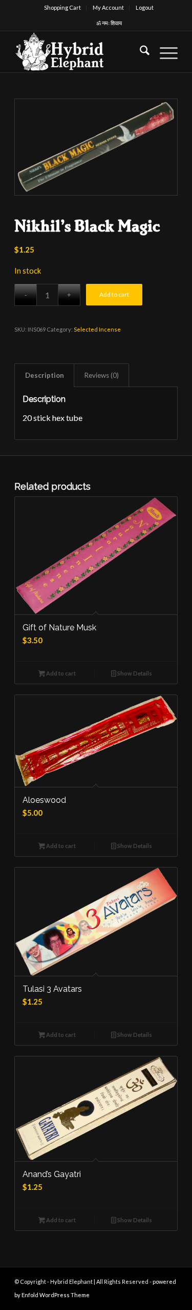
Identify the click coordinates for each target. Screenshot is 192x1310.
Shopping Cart (62, 7)
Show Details (134, 673)
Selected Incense (97, 329)
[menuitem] (63, 7)
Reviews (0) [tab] (101, 375)
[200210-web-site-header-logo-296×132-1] (79, 51)
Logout (145, 7)
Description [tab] (44, 375)
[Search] (140, 51)
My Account (108, 7)
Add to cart (114, 294)
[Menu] (164, 51)
